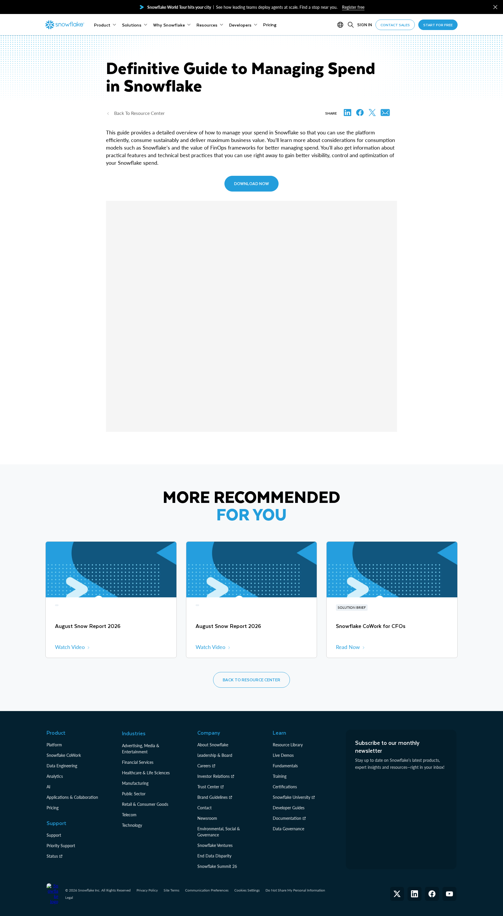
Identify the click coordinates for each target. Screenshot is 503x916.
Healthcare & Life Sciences (146, 772)
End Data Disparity (214, 855)
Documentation (287, 818)
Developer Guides (288, 807)
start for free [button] (438, 25)
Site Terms (171, 890)
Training (279, 776)
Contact (204, 807)
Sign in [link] (364, 24)
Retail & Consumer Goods (145, 804)
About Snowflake (212, 744)
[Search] (351, 25)
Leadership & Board (214, 755)
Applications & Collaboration (72, 797)
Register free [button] (353, 7)
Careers (204, 765)
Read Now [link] (348, 647)
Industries (134, 733)
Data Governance (288, 828)
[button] (495, 7)
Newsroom (207, 818)
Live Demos (283, 755)
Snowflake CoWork (64, 755)
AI (48, 786)
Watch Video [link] (70, 647)
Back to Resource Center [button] (251, 679)
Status (52, 856)
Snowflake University (291, 797)
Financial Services (137, 762)
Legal (69, 897)
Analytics (55, 776)
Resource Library (288, 744)
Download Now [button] (251, 183)
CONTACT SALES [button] (395, 25)
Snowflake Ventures (215, 845)
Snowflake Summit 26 (217, 866)
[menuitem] (105, 24)
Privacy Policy (147, 890)
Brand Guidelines (212, 797)
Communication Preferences (207, 890)
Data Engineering (62, 765)
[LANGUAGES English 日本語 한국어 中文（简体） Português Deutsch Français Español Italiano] (341, 25)
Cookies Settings (247, 890)
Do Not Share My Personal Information (295, 890)
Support (54, 835)
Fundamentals (285, 765)
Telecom (129, 814)
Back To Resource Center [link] (139, 113)
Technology (132, 825)
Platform (54, 744)
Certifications (285, 786)
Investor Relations (213, 776)
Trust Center (208, 786)
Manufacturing (135, 783)
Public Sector (134, 793)
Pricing (53, 807)
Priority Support (61, 845)
